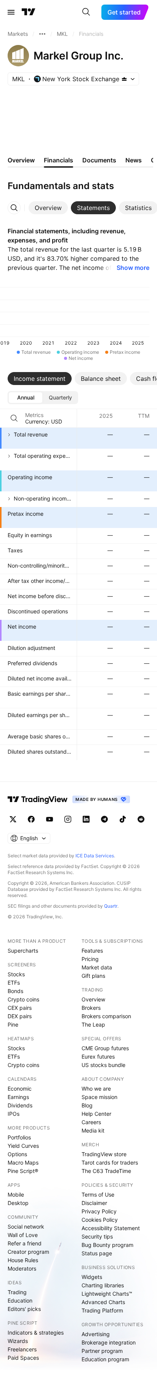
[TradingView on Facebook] (31, 819)
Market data (97, 967)
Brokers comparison (106, 1016)
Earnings (18, 1097)
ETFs (14, 982)
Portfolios (19, 1137)
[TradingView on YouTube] (49, 819)
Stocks (16, 974)
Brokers (91, 1007)
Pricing (90, 959)
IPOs (13, 1113)
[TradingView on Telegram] (104, 819)
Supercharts (23, 950)
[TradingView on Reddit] (141, 819)
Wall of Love (23, 1235)
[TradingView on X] (13, 819)
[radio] (25, 397)
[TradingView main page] (28, 12)
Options (17, 1154)
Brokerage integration (109, 1342)
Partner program (102, 1351)
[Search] (86, 12)
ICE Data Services (94, 855)
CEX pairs (20, 1007)
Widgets (92, 1277)
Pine (13, 1024)
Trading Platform (102, 1310)
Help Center (96, 1113)
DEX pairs (20, 1016)
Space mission (99, 1097)
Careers (91, 1122)
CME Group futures (105, 1048)
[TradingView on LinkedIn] (86, 819)
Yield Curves (23, 1145)
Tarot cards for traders (110, 1162)
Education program (105, 1359)
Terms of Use (98, 1194)
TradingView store (104, 1154)
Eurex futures (98, 1056)
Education (20, 1300)
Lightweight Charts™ (107, 1293)
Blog (87, 1105)
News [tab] (133, 160)
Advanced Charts (103, 1302)
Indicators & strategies (36, 1332)
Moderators (22, 1268)
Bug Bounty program (107, 1245)
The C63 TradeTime (106, 1171)
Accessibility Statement (111, 1228)
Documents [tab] (99, 160)
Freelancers (22, 1349)
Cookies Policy (100, 1219)
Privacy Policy (99, 1211)
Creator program (28, 1251)
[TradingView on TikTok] (122, 819)
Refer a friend (25, 1243)
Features (92, 950)
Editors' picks (24, 1309)
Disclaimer (94, 1203)
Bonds (15, 991)
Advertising (96, 1334)
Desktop (18, 1203)
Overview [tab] (21, 160)
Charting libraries (103, 1285)
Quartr (110, 906)
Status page (97, 1253)
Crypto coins (23, 999)
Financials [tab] (58, 160)
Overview (93, 999)
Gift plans (93, 975)
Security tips (97, 1236)
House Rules (23, 1260)
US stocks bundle (103, 1065)
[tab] (48, 207)
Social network (26, 1226)
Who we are (96, 1088)
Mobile (16, 1194)
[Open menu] (11, 12)
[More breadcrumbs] (42, 33)
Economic (20, 1088)
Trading (17, 1292)
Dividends (20, 1105)
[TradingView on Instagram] (67, 819)
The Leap (93, 1024)
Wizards (18, 1341)
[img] (124, 78)
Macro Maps (23, 1162)
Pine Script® (23, 1171)
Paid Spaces (23, 1357)
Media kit (93, 1130)
